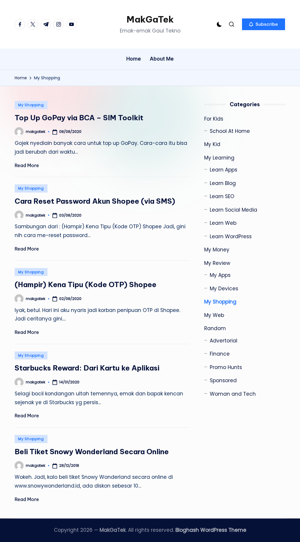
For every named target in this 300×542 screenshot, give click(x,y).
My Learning (219, 157)
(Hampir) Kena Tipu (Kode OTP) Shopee (85, 284)
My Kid (212, 144)
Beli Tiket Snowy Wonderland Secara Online (92, 451)
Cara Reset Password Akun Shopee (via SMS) (95, 201)
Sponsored (223, 380)
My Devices (224, 288)
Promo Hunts (226, 367)
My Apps (220, 275)
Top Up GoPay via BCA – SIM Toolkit (79, 117)
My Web (214, 315)
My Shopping (31, 104)
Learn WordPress (231, 236)
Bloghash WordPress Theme (210, 530)
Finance (220, 353)
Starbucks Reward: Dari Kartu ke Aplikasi (87, 367)
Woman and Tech (233, 393)
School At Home (230, 131)
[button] (263, 24)
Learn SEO (222, 196)
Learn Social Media (233, 209)
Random (215, 328)
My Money (216, 249)
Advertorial (223, 340)
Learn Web (223, 223)
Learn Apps (223, 169)
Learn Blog (223, 183)
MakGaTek (150, 19)
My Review (217, 263)
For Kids (213, 118)
